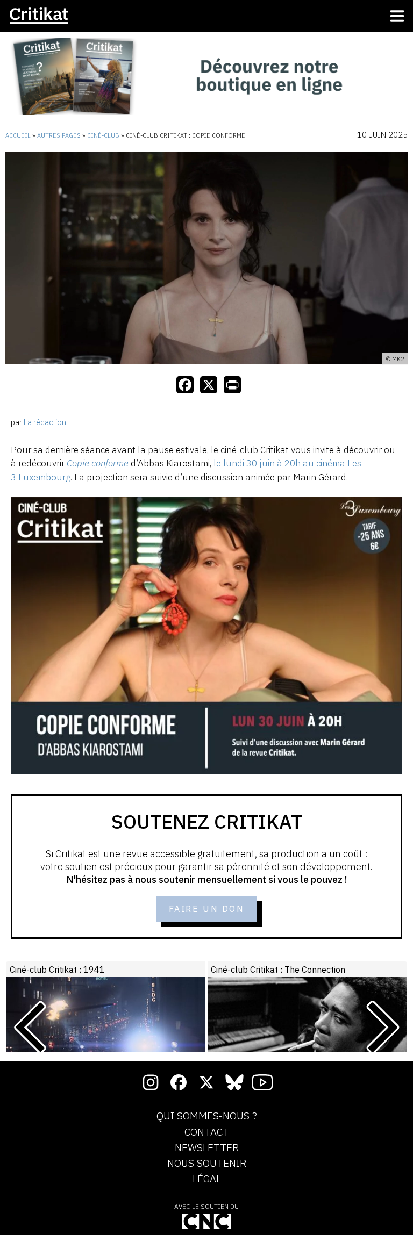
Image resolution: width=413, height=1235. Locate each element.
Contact (206, 1132)
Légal (207, 1179)
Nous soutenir (206, 1163)
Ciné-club (103, 135)
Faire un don (207, 908)
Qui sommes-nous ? (206, 1116)
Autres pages (59, 135)
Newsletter (207, 1148)
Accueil (18, 135)
